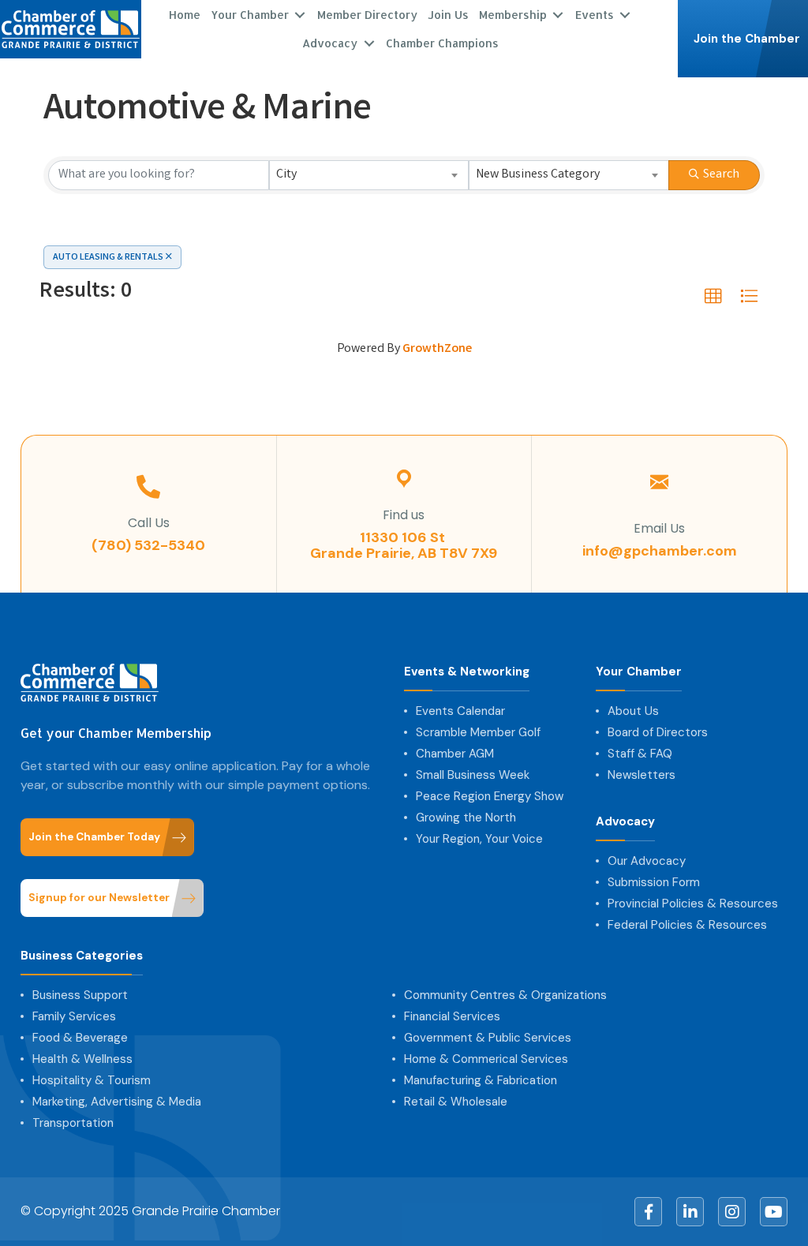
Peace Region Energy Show (489, 796)
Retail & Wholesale (455, 1101)
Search (721, 175)
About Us (633, 711)
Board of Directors (658, 732)
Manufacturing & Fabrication (480, 1080)
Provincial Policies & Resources (693, 903)
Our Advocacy (647, 861)
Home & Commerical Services (486, 1059)
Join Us (448, 14)
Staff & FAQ (640, 753)
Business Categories (82, 956)
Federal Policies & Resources (687, 925)
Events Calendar (460, 711)
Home (184, 14)
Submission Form (654, 882)
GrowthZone (437, 349)
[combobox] (369, 175)
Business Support (80, 995)
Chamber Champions (442, 43)
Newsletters (641, 775)
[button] (713, 296)
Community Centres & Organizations (505, 995)
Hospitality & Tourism (91, 1080)
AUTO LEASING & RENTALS (108, 257)
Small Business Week (472, 775)
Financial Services (452, 1016)
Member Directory (367, 14)
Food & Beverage (80, 1038)
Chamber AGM (455, 753)
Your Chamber (639, 671)
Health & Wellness (82, 1059)
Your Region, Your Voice (479, 839)
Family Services (74, 1016)
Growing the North (466, 817)
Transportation (73, 1123)
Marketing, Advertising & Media (116, 1101)
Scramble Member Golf (478, 732)
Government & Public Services (487, 1038)
